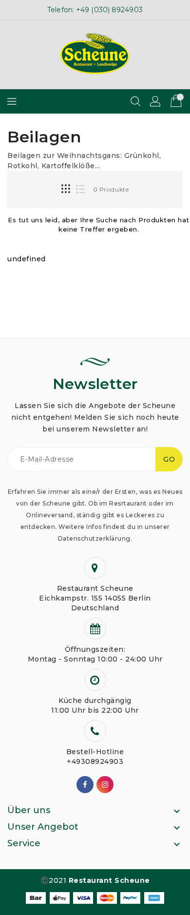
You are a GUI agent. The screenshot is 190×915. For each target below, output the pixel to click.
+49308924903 (95, 761)
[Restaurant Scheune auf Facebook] (85, 784)
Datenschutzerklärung (94, 538)
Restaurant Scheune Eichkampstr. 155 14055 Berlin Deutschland (95, 598)
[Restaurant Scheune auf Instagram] (105, 784)
